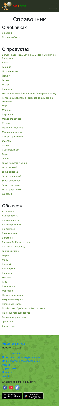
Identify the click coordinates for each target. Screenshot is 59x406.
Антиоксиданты (10, 220)
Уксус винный (9, 167)
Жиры (5, 259)
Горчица (6, 67)
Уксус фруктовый (11, 189)
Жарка (5, 255)
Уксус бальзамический (14, 163)
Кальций (6, 264)
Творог (6, 158)
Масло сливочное (11, 118)
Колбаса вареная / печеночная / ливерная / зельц (29, 93)
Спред (5, 145)
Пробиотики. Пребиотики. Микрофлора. (24, 308)
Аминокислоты (10, 215)
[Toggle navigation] (53, 6)
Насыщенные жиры (12, 295)
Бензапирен (8, 228)
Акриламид (8, 211)
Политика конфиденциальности (21, 357)
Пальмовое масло (12, 304)
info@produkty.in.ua (14, 343)
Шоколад (7, 193)
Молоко (6, 123)
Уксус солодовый (11, 176)
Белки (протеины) (12, 224)
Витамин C (8, 237)
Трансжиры (8, 321)
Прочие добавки (11, 37)
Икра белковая (10, 71)
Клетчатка (7, 89)
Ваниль (6, 62)
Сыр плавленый (10, 149)
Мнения (6, 364)
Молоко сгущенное (12, 127)
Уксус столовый (11, 185)
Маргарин (7, 114)
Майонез (7, 110)
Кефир (5, 84)
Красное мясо (9, 286)
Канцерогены (9, 268)
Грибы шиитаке (10, 251)
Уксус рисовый (10, 171)
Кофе (4, 105)
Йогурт (6, 75)
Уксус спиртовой (11, 180)
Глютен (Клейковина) (13, 246)
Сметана (7, 140)
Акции (6, 375)
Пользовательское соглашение (21, 361)
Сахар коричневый (12, 136)
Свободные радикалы (14, 317)
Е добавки (7, 32)
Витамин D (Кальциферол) (16, 242)
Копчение (7, 277)
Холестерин (8, 326)
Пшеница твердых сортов (16, 312)
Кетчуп (5, 80)
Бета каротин (9, 233)
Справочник (9, 368)
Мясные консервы (12, 132)
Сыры (5, 154)
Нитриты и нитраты (12, 299)
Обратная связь (11, 353)
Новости (7, 372)
